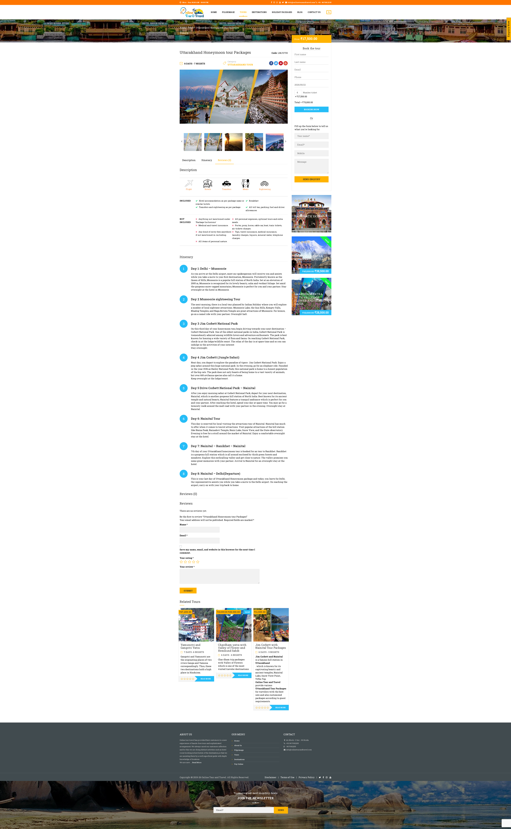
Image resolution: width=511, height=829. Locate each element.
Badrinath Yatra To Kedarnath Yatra (310, 257)
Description (189, 160)
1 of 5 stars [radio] (181, 561)
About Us (238, 745)
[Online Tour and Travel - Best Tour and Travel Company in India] (192, 11)
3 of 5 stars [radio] (189, 561)
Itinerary (206, 160)
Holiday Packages (282, 12)
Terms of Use (287, 777)
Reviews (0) (224, 160)
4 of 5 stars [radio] (193, 561)
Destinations (259, 12)
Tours (243, 12)
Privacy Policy (307, 777)
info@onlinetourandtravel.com (299, 749)
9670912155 (290, 746)
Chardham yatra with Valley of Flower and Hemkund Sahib (232, 647)
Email (183, 535)
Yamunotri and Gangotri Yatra (190, 646)
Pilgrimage (228, 12)
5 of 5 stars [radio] (197, 561)
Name (184, 524)
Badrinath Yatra (308, 216)
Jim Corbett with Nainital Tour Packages (270, 646)
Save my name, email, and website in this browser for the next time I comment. (217, 551)
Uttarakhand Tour (240, 64)
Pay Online (238, 764)
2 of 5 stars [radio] (185, 561)
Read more (206, 679)
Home (214, 12)
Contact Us (314, 12)
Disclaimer (270, 777)
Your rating (187, 558)
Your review (187, 566)
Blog (299, 12)
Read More (196, 762)
